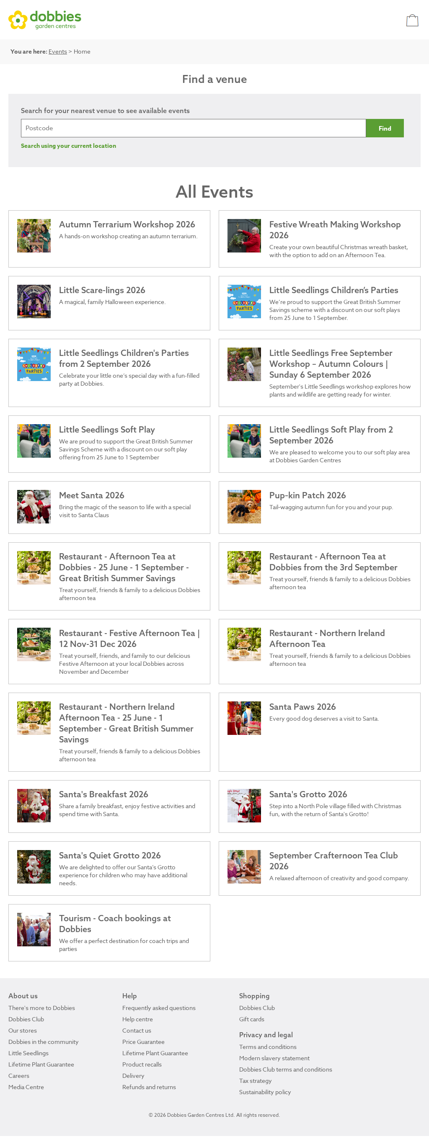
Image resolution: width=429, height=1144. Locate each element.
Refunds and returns (149, 1087)
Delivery (133, 1076)
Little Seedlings (28, 1053)
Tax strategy (255, 1081)
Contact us (136, 1030)
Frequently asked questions (159, 1008)
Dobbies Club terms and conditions (285, 1069)
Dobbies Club (26, 1019)
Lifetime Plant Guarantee (41, 1064)
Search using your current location (68, 146)
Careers (18, 1076)
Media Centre (26, 1087)
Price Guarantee (143, 1042)
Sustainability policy (265, 1092)
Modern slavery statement (274, 1058)
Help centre (137, 1019)
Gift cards (251, 1019)
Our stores (22, 1030)
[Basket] (413, 19)
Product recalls (142, 1064)
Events (58, 51)
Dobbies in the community (43, 1042)
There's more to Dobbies (41, 1008)
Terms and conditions (268, 1047)
